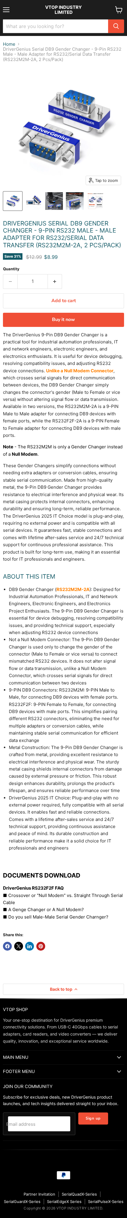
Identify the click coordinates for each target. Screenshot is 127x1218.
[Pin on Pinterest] (40, 946)
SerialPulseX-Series (105, 1201)
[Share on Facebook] (7, 946)
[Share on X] (18, 946)
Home (9, 44)
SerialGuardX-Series (22, 1201)
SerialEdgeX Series (64, 1201)
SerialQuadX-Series (79, 1194)
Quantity (11, 269)
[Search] (116, 26)
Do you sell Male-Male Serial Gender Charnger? (58, 917)
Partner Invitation (39, 1194)
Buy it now (63, 319)
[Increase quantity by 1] (55, 281)
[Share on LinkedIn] (29, 946)
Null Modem (25, 454)
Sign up (93, 1118)
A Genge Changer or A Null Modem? (46, 909)
